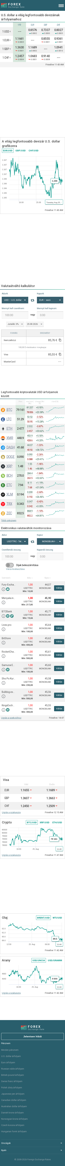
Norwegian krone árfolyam (14, 1119)
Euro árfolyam (8, 1062)
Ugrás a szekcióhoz (11, 717)
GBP (45, 25)
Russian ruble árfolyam (12, 1068)
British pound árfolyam (12, 1075)
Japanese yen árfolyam (12, 1094)
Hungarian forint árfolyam (14, 1131)
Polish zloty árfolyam (11, 1087)
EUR (32, 25)
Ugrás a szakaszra (11, 812)
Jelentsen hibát (32, 1036)
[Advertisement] (32, 102)
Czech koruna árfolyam (12, 1125)
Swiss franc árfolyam (11, 1081)
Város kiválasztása (15, 569)
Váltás (59, 588)
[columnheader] (8, 402)
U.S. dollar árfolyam (11, 1056)
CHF (58, 25)
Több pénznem (8, 520)
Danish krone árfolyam (12, 1112)
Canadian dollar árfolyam (13, 1100)
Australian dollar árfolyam (14, 1106)
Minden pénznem (10, 1050)
